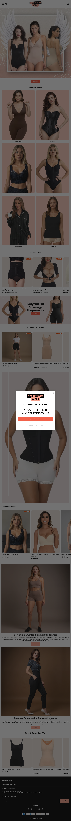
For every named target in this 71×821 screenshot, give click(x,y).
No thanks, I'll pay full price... (35, 425)
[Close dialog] (53, 393)
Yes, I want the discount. (35, 419)
